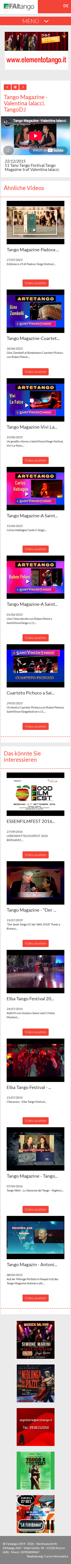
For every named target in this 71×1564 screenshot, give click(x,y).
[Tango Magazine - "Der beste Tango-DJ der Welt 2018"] (35, 883)
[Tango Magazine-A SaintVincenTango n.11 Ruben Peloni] (35, 577)
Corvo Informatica (56, 1556)
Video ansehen (35, 283)
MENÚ (31, 20)
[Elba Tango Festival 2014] (35, 971)
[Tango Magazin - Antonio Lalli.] (35, 1237)
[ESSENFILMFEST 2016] (35, 794)
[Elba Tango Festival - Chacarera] (35, 1060)
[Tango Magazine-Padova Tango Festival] (35, 222)
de (66, 5)
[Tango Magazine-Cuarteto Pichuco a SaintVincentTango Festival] (35, 311)
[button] (35, 222)
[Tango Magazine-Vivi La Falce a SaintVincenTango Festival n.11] (35, 400)
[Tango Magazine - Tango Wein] (35, 1149)
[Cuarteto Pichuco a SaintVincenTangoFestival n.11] (35, 666)
